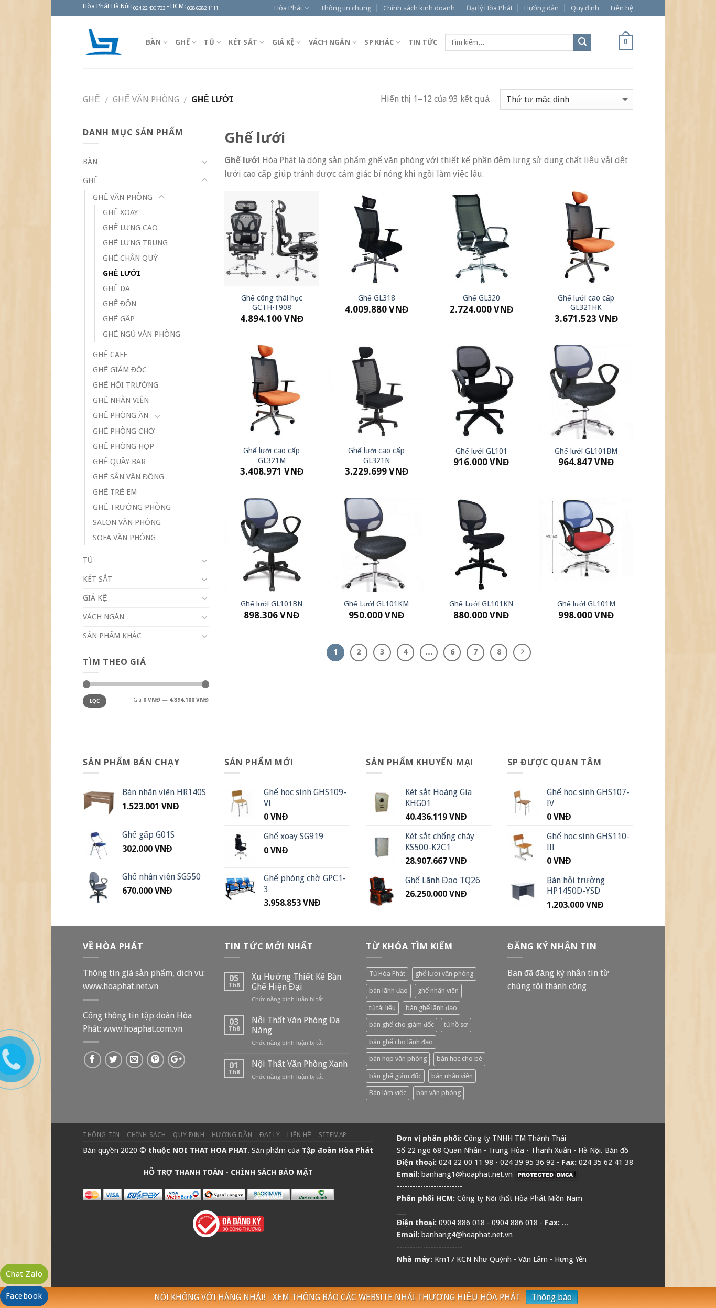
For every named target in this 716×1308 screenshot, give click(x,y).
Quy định (585, 8)
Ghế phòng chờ (124, 431)
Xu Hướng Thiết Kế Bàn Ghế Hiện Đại (296, 982)
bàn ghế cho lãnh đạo (401, 1042)
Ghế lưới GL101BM (586, 451)
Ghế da (116, 288)
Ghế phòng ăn (120, 415)
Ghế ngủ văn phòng (141, 334)
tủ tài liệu (382, 1008)
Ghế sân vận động (128, 477)
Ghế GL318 (376, 298)
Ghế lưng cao (130, 227)
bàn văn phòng (438, 1093)
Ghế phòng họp (123, 446)
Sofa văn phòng (124, 537)
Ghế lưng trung (135, 243)
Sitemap (332, 1135)
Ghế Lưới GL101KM (376, 603)
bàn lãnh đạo (388, 990)
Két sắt (243, 42)
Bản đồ (616, 1150)
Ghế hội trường (125, 385)
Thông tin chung (346, 8)
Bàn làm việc (387, 1093)
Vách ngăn (329, 42)
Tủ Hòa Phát (387, 974)
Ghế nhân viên (121, 400)
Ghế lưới (121, 273)
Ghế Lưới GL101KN (481, 603)
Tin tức (423, 42)
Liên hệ (622, 8)
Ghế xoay (120, 212)
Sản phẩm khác (112, 635)
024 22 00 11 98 (466, 1162)
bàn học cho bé (459, 1059)
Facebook (24, 1296)
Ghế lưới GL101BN (271, 603)
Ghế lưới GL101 (481, 451)
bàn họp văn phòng (398, 1059)
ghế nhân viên (438, 990)
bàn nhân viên (452, 1076)
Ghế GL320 (481, 298)
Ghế (182, 42)
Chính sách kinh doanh (419, 8)
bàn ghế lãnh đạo (431, 1008)
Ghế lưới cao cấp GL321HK (586, 303)
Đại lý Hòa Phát (490, 8)
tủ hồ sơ (456, 1024)
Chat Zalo (24, 1274)
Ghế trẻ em (115, 492)
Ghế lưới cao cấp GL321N (376, 455)
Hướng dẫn (541, 8)
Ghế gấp (119, 319)
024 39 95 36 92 (527, 1162)
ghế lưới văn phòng (444, 974)
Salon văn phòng (127, 522)
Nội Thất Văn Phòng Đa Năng (296, 1025)
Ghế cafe (110, 354)
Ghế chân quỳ (130, 258)
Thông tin (101, 1135)
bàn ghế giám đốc (395, 1076)
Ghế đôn (119, 303)
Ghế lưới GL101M (586, 603)
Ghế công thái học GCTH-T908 (271, 303)
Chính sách (146, 1135)
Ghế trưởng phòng (132, 507)
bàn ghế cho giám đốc (401, 1024)
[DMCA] (546, 1174)
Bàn (153, 42)
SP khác (379, 42)
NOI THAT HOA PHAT (209, 1150)
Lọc (95, 701)
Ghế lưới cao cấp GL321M (271, 455)
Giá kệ (283, 42)
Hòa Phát (288, 8)
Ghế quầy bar (119, 461)
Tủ (209, 42)
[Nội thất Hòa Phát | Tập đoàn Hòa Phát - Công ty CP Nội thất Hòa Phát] (106, 42)
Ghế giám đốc (120, 370)
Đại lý (269, 1135)
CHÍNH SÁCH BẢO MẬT (272, 1172)
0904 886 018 (462, 1222)
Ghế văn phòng (146, 99)
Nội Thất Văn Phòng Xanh (300, 1064)
